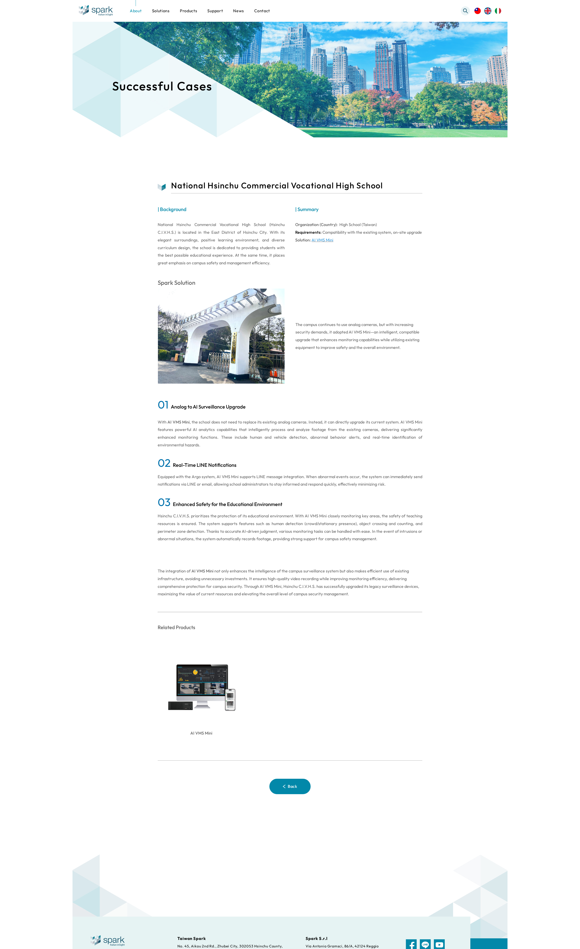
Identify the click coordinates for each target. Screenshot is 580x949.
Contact (262, 10)
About (136, 10)
